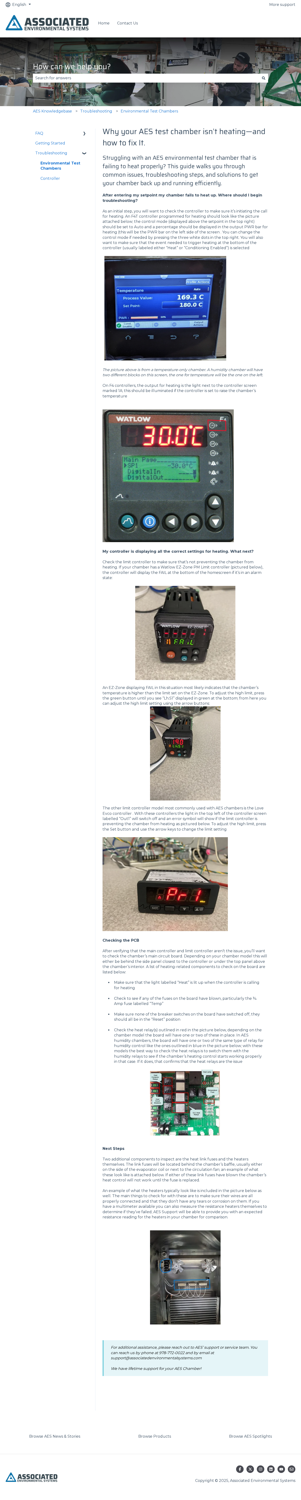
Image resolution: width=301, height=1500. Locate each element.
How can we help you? (72, 66)
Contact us (280, 23)
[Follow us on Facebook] (240, 1469)
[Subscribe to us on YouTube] (281, 1469)
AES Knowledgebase (52, 111)
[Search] (263, 78)
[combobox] (146, 78)
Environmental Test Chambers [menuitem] (60, 166)
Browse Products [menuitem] (154, 1436)
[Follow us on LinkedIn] (271, 1469)
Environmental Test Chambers (149, 111)
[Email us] (291, 1469)
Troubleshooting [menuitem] (51, 153)
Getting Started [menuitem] (50, 143)
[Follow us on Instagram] (260, 1469)
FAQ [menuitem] (39, 133)
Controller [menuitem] (50, 178)
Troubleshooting (96, 111)
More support (282, 4)
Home (104, 23)
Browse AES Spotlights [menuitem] (250, 1436)
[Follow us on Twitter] (250, 1469)
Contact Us (127, 23)
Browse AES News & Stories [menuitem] (54, 1436)
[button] (84, 134)
